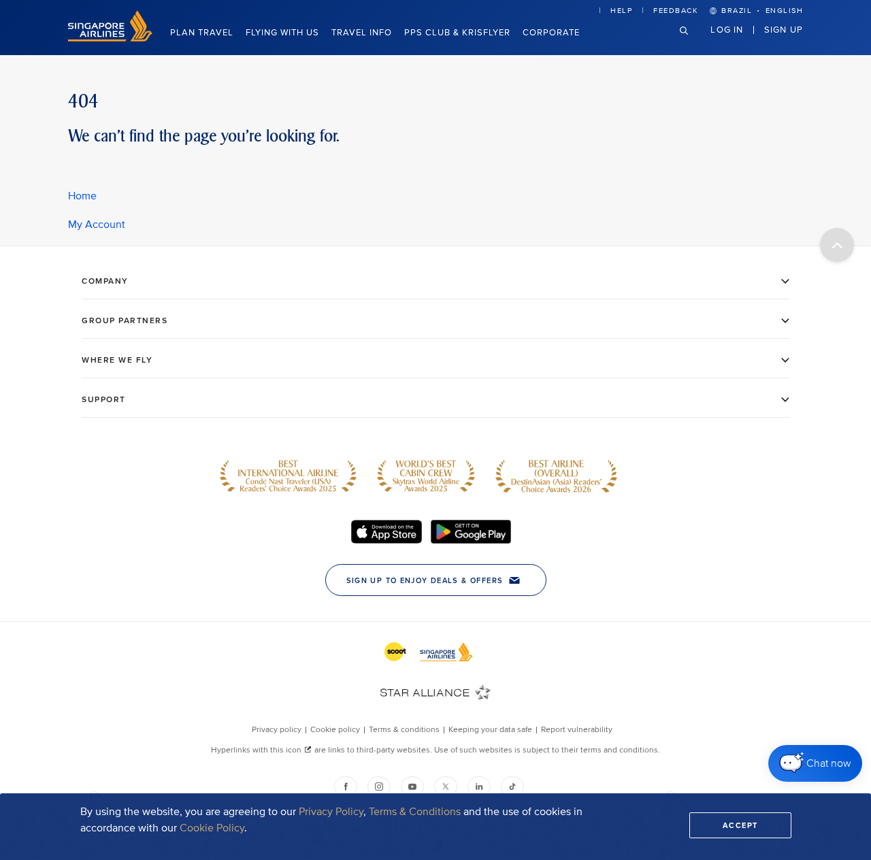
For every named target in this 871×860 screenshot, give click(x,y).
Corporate (551, 32)
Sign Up (783, 29)
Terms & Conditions (415, 811)
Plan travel (201, 32)
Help (621, 10)
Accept (740, 825)
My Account (96, 224)
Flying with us (282, 32)
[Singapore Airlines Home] (110, 38)
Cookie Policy (212, 828)
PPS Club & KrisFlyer (457, 32)
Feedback (675, 10)
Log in (726, 29)
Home (82, 196)
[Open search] (692, 41)
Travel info (361, 32)
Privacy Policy (331, 811)
